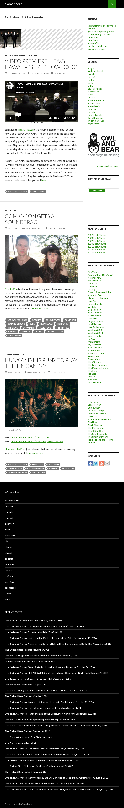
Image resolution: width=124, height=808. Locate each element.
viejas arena (93, 123)
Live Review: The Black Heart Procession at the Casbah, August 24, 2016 (41, 760)
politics (8, 570)
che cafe (92, 77)
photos (8, 547)
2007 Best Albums (97, 235)
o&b (7, 541)
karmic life (93, 37)
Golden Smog (94, 309)
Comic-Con (11, 289)
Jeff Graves (13, 328)
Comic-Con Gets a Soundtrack (29, 219)
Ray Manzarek (94, 344)
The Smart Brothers (98, 436)
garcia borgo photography (101, 31)
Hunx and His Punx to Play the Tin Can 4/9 (41, 363)
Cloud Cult (93, 283)
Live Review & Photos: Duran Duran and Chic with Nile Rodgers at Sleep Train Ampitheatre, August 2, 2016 (59, 789)
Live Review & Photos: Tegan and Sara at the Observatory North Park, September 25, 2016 (50, 713)
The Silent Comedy (97, 433)
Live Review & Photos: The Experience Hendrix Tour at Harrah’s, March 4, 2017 (44, 626)
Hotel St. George (96, 410)
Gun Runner (94, 407)
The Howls (93, 422)
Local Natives (94, 324)
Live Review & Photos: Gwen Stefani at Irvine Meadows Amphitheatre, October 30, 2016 (50, 667)
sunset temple (95, 114)
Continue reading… (41, 308)
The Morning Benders (99, 367)
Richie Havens (95, 347)
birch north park (95, 71)
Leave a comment (57, 228)
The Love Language (97, 365)
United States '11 (55, 332)
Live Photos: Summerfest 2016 (20, 742)
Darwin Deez (94, 286)
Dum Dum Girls (15, 468)
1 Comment (59, 73)
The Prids (92, 370)
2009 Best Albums (97, 240)
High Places (63, 324)
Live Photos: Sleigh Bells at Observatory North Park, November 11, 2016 (41, 655)
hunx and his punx (35, 468)
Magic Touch (45, 328)
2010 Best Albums (97, 243)
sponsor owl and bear (108, 166)
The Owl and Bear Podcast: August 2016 (25, 771)
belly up (91, 68)
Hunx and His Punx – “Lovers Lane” (30, 437)
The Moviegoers (96, 428)
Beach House (94, 280)
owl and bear (13, 4)
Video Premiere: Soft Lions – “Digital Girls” (26, 684)
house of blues (95, 88)
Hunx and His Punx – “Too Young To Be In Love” (37, 441)
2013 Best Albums (97, 252)
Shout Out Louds (96, 353)
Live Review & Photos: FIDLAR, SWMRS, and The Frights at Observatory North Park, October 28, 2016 (56, 673)
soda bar (92, 109)
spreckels (92, 112)
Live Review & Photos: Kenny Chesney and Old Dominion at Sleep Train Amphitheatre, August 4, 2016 (56, 777)
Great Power (94, 404)
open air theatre (96, 100)
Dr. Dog (91, 289)
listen (8, 354)
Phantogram (94, 341)
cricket (91, 82)
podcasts (9, 564)
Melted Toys (63, 328)
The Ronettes (38, 472)
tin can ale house (96, 120)
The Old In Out (95, 431)
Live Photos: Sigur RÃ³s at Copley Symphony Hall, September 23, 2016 (40, 719)
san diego (24, 55)
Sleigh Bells (93, 356)
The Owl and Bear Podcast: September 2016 (27, 731)
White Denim (94, 382)
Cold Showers (53, 320)
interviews (10, 523)
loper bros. (93, 40)
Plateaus (12, 332)
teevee (8, 593)
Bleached (36, 320)
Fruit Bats (92, 301)
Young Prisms (14, 335)
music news (11, 55)
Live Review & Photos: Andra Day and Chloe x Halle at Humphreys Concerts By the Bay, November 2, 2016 (58, 643)
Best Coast (37, 464)
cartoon (9, 506)
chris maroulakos (39, 73)
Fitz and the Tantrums (98, 298)
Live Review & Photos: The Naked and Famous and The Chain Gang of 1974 (43, 707)
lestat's (91, 97)
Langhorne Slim (95, 321)
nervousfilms (94, 43)
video (34, 55)
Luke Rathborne (96, 327)
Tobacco (92, 373)
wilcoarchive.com (96, 49)
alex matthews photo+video (102, 25)
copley (91, 80)
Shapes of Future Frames (100, 419)
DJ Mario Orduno (16, 324)
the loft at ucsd (95, 117)
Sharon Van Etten (96, 350)
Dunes (33, 324)
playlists (9, 552)
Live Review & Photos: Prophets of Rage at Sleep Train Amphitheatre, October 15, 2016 (49, 702)
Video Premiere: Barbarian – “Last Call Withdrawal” (30, 661)
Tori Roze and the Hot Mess (102, 439)
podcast (9, 558)
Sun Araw (26, 332)
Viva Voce (93, 379)
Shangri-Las (68, 468)
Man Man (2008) (96, 330)
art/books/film (12, 500)
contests (9, 518)
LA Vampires (28, 328)
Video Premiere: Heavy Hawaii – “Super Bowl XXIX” (41, 64)
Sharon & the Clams (17, 472)
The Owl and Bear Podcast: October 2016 (26, 696)
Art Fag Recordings (17, 192)
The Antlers (94, 359)
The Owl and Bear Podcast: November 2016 (27, 649)
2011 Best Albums (97, 246)
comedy (9, 512)
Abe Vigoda (93, 271)
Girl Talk (92, 306)
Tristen (91, 376)
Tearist (38, 332)
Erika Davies (94, 401)
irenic (90, 94)
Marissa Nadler (95, 335)
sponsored (10, 587)
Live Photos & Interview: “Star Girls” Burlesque (28, 737)
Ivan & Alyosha (95, 312)
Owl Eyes (92, 416)
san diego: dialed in (97, 46)
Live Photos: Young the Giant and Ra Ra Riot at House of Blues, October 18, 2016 (46, 690)
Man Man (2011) (96, 333)
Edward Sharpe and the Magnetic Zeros (99, 293)
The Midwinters (96, 425)
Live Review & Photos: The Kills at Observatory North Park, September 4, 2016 (44, 748)
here (43, 180)
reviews (9, 576)
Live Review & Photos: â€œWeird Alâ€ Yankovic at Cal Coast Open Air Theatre (44, 783)
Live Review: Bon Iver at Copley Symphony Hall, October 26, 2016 (38, 678)
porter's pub (94, 103)
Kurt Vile (92, 318)
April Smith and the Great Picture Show (100, 276)
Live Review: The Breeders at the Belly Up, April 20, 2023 (33, 620)
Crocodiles (53, 464)
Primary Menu (120, 4)
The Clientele (94, 362)
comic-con (70, 320)
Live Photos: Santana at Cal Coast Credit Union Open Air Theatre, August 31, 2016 (47, 754)
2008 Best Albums (97, 238)
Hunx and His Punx (15, 449)
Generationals (95, 303)
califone (91, 28)
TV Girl (91, 442)
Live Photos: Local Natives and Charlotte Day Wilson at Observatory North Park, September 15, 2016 (56, 725)
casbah (91, 74)
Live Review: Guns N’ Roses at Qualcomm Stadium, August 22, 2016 (39, 766)
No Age (91, 338)
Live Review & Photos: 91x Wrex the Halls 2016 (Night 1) (33, 632)
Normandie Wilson (97, 413)
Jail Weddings (94, 315)
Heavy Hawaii (26, 129)
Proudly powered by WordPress (18, 804)
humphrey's (93, 91)
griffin (90, 85)
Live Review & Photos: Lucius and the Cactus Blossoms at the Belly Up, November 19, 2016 (51, 638)
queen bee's (94, 106)
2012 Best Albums (97, 249)
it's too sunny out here (99, 34)
